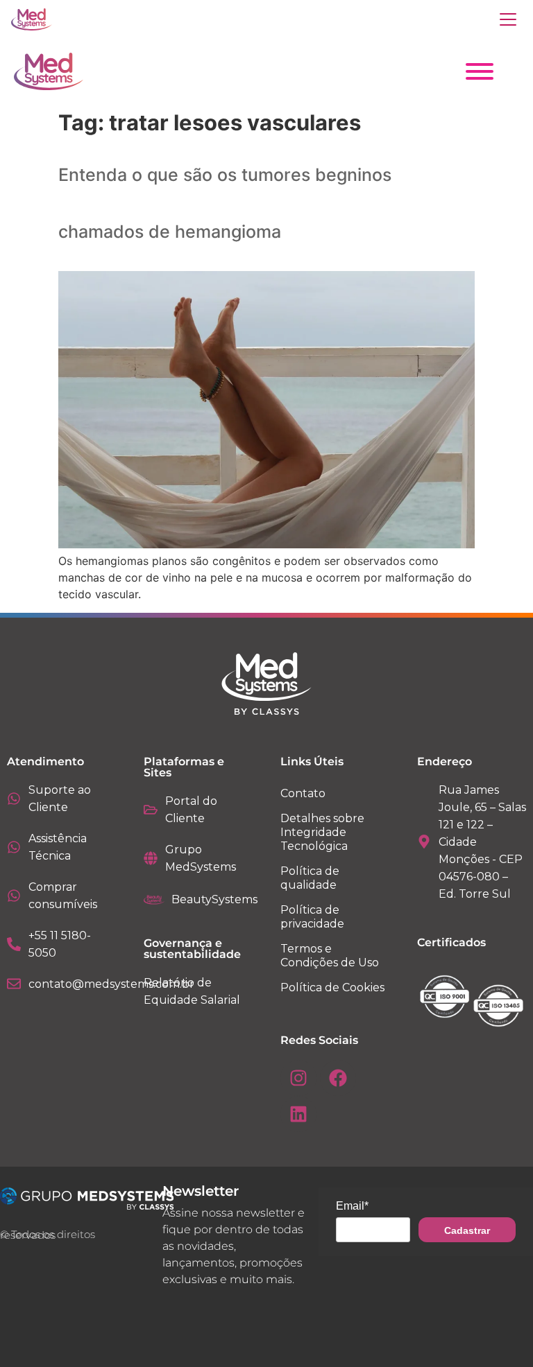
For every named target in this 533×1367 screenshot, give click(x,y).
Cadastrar (467, 1230)
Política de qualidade (309, 877)
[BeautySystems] (154, 899)
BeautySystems (214, 899)
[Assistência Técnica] (14, 847)
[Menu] (508, 19)
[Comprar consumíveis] (14, 896)
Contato (302, 793)
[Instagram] (298, 1078)
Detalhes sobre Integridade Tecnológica (322, 832)
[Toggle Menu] (479, 71)
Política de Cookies (332, 987)
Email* (352, 1206)
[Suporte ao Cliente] (14, 799)
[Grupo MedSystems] (151, 858)
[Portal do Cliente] (151, 810)
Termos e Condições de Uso (329, 955)
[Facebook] (338, 1078)
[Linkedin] (298, 1114)
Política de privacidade (312, 916)
